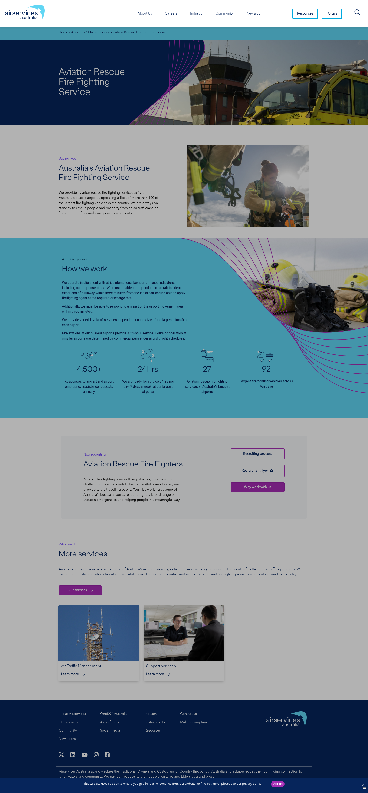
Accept (278, 784)
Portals (332, 13)
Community (225, 13)
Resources (305, 13)
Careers (171, 13)
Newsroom (255, 13)
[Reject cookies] (363, 785)
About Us (145, 13)
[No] (364, 788)
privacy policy (251, 783)
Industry (196, 13)
